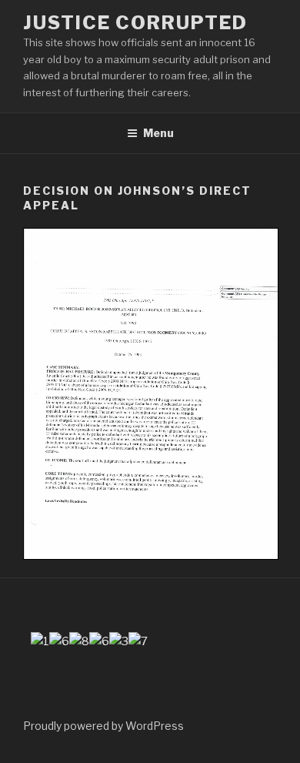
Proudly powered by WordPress (103, 725)
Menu (158, 132)
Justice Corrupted (135, 23)
